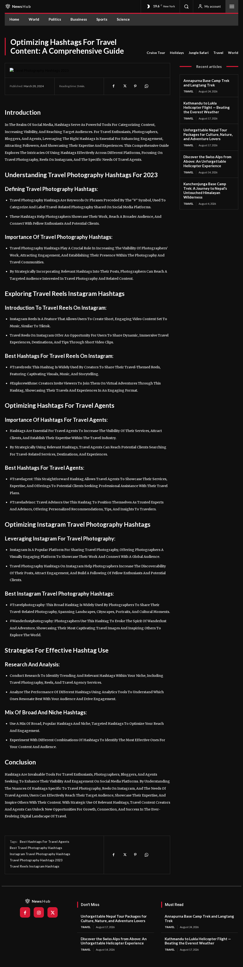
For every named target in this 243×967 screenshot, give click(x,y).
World (233, 53)
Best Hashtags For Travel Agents (44, 842)
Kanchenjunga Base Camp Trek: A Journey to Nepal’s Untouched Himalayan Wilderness (205, 190)
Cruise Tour (156, 53)
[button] (186, 6)
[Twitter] (124, 86)
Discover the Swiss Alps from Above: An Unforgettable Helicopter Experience (207, 161)
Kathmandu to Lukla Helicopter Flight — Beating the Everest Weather (206, 107)
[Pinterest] (135, 86)
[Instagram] (39, 912)
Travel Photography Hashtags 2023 (36, 860)
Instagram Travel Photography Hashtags (40, 854)
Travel (218, 53)
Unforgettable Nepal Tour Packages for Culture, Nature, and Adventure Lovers (208, 134)
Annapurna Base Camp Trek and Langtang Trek (206, 82)
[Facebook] (113, 86)
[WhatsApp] (146, 86)
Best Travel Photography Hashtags (36, 848)
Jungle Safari (199, 53)
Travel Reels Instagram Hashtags (34, 866)
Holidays (177, 53)
